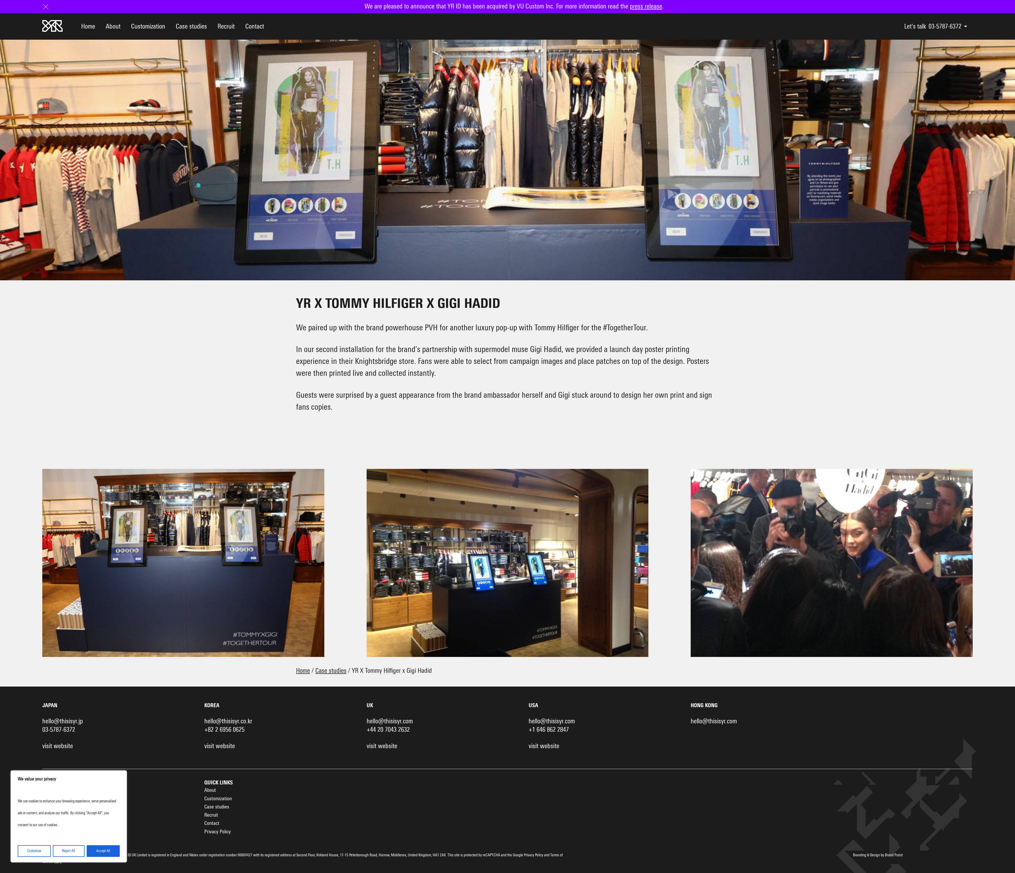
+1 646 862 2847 (549, 729)
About (113, 26)
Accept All (103, 851)
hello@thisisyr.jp (62, 721)
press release (646, 6)
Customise (34, 851)
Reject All (68, 851)
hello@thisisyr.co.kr (228, 721)
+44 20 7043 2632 (388, 729)
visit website (57, 746)
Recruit (226, 26)
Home (88, 26)
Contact (254, 26)
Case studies (191, 26)
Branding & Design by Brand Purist (878, 855)
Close (49, 6)
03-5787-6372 (945, 26)
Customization (148, 26)
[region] (69, 816)
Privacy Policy (217, 831)
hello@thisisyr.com (390, 721)
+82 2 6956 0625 (224, 729)
